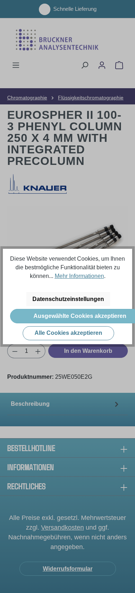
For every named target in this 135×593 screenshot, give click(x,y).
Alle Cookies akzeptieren (68, 333)
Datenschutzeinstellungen (68, 299)
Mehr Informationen (79, 276)
